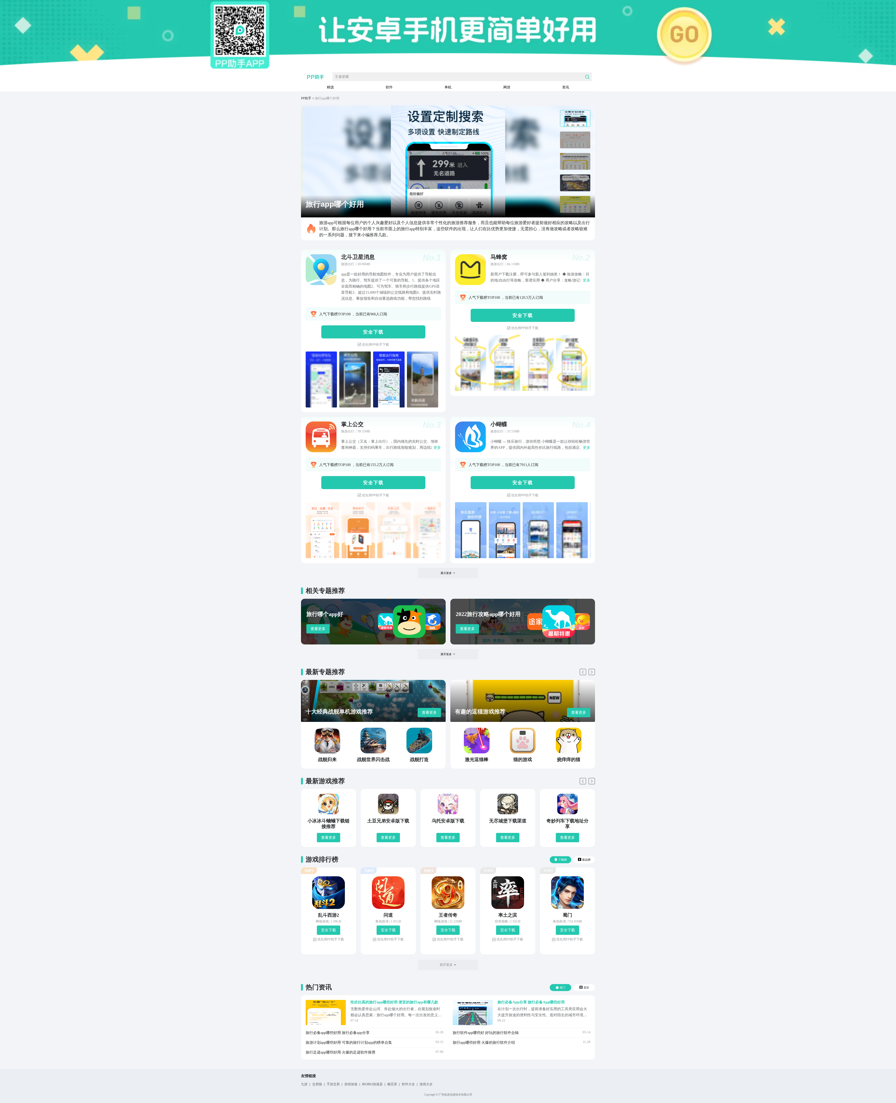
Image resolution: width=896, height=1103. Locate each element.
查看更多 (318, 629)
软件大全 (408, 1084)
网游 (506, 87)
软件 (389, 87)
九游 (304, 1084)
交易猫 (317, 1084)
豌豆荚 (392, 1084)
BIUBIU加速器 (372, 1084)
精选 (330, 87)
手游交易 (333, 1084)
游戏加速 (350, 1084)
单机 (448, 87)
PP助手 (306, 98)
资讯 (565, 87)
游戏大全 (426, 1084)
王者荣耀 (342, 77)
